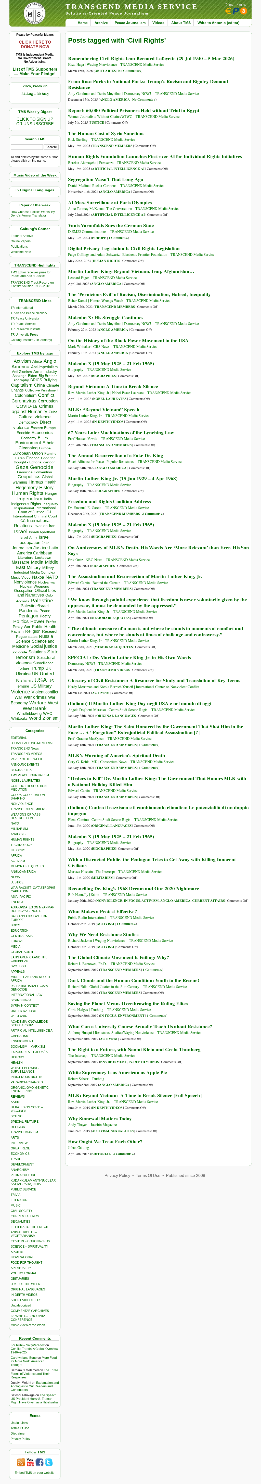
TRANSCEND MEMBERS (28, 809)
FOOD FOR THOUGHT (26, 1262)
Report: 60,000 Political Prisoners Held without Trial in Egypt (133, 110)
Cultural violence (34, 416)
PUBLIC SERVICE (23, 1189)
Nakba (38, 577)
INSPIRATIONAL (22, 1257)
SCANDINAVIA (21, 1000)
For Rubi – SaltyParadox (28, 1345)
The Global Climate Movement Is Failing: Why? (118, 957)
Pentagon (28, 615)
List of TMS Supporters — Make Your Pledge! (35, 71)
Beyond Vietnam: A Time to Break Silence (113, 386)
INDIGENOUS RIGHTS (26, 1077)
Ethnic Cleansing (37, 445)
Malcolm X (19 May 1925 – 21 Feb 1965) (111, 363)
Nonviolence (25, 582)
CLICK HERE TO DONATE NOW (35, 44)
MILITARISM (19, 829)
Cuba (53, 412)
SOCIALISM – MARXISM (28, 1046)
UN (35, 673)
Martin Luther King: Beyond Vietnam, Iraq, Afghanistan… (131, 271)
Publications (19, 246)
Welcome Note (21, 252)
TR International (22, 308)
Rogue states (26, 637)
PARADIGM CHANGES (27, 1082)
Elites (43, 437)
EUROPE (17, 941)
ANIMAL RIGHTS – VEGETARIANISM (24, 1234)
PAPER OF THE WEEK (26, 759)
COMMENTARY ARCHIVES (30, 1311)
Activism (22, 361)
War (18, 697)
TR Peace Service (23, 324)
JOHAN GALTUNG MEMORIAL (32, 743)
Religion (33, 631)
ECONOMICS (20, 1154)
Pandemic (28, 610)
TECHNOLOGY (21, 845)
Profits (51, 622)
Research (50, 631)
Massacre (20, 562)
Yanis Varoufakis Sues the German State (111, 225)
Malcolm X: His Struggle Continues (105, 317)
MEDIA (15, 946)
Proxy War (21, 627)
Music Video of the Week (28, 1325)
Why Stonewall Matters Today (100, 1118)
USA (40, 680)
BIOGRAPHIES (21, 770)
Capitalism (21, 385)
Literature (25, 558)
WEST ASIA (19, 1016)
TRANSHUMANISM (24, 1132)
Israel (21, 531)
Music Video (21, 577)
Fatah (20, 458)
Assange (19, 376)
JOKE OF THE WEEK (25, 1284)
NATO (52, 577)
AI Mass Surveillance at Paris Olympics (110, 202)
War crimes (35, 697)
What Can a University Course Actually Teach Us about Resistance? (140, 1026)
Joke (45, 543)
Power (37, 621)
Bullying (50, 380)
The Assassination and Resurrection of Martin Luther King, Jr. (135, 576)
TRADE (16, 1159)
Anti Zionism (22, 372)
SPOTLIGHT (19, 966)
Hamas (36, 482)
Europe (45, 448)
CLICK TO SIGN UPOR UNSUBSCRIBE (35, 121)
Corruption (48, 401)
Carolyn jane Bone (24, 1358)
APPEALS (18, 971)
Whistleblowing (29, 713)
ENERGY (17, 902)
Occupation (23, 590)
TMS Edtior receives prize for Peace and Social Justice (30, 274)
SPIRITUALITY (21, 1268)
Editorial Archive (22, 236)
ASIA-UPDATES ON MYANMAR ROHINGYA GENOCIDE (33, 909)
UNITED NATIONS (23, 1011)
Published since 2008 (185, 1175)
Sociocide (19, 652)
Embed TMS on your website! (35, 1473)
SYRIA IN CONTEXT (25, 1005)
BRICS (36, 380)
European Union (27, 453)
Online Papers (21, 241)
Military (34, 567)
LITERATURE (20, 1200)
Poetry (45, 616)
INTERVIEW (19, 1143)
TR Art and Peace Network (29, 313)
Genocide (42, 467)
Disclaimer (18, 1433)
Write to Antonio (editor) (219, 23)
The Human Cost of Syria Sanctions (106, 133)
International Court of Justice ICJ (37, 510)
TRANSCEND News (25, 748)
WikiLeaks (19, 718)
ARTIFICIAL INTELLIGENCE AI (32, 1030)
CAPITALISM (20, 1036)
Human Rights (27, 493)
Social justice (43, 646)
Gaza (22, 467)
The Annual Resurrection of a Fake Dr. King (115, 455)
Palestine (42, 600)
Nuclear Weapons (34, 586)
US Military (41, 686)
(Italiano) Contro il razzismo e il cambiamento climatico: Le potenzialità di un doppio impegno (158, 810)
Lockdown (43, 557)
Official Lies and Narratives (36, 592)
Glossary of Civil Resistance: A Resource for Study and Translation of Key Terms (154, 680)
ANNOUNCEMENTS (25, 764)
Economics (42, 432)
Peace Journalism (130, 23)
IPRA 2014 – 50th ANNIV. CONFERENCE (28, 1318)
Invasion (40, 526)
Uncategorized (21, 1305)
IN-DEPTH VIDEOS (24, 1295)
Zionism (51, 718)
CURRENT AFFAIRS (25, 1216)
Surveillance (43, 663)
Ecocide (23, 433)
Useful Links (19, 1423)
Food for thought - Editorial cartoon (35, 460)
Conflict (46, 395)
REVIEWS (18, 1096)
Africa (37, 361)
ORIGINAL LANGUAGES (28, 1289)
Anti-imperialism (44, 367)
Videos (158, 23)
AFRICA (16, 855)
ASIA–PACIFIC (21, 896)
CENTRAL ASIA (22, 936)
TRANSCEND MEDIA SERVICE (132, 6)
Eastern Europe (43, 428)
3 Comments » (152, 513)
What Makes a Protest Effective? (102, 911)
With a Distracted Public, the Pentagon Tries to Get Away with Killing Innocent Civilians (152, 862)
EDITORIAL (19, 738)
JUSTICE (17, 882)
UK (48, 668)
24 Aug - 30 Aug (35, 94)
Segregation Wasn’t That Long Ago (105, 179)
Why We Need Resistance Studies (103, 934)
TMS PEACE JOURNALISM (30, 775)
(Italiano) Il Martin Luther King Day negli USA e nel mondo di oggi (139, 703)
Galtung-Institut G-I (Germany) (31, 340)
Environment (28, 442)
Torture (23, 668)
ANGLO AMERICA (23, 871)
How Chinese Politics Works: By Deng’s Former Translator (33, 213)
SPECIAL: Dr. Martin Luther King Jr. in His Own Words (129, 657)
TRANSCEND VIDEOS (26, 754)
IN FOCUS (18, 850)
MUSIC (16, 1205)
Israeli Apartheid (42, 532)
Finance (33, 458)
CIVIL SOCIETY (21, 1211)
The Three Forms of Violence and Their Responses (34, 1373)
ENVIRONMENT (22, 1041)
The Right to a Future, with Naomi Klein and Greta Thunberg (134, 1049)
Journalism (22, 548)
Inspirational (24, 508)
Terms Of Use (20, 1428)
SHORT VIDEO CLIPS (26, 1300)
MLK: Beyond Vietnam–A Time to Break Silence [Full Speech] (135, 1095)
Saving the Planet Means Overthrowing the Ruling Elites (128, 1003)
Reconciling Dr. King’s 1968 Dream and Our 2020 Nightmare (133, 888)
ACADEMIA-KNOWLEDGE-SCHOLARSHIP (30, 1023)
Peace (45, 610)
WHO (48, 713)
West (53, 702)
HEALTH (17, 1062)
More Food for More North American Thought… (34, 1361)
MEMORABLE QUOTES (27, 866)
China (39, 385)
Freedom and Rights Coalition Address (109, 501)
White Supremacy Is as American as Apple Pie (117, 1072)
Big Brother (48, 376)
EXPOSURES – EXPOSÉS (29, 1052)
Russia (46, 636)
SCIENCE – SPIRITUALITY (29, 1246)
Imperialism (29, 498)
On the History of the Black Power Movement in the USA (128, 340)
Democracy (28, 422)
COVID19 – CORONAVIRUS (30, 1241)
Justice (40, 547)
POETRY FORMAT (23, 1273)
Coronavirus (23, 400)
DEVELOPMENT (22, 1164)
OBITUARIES (20, 1278)
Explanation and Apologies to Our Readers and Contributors (35, 1386)
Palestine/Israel (35, 606)
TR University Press (24, 334)
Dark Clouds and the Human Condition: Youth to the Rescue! (133, 980)
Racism (17, 631)
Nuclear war (47, 582)
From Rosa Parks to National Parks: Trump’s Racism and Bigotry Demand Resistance (148, 84)
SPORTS (17, 1252)
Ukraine (23, 673)
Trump (37, 668)
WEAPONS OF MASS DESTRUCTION (26, 816)
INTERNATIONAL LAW (26, 995)
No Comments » (129, 70)
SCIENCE (17, 1116)
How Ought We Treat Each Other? (105, 1141)
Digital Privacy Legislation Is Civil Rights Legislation (124, 248)
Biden (32, 376)
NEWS (15, 877)
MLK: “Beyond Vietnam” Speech (103, 409)
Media (37, 562)
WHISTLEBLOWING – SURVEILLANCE (26, 1069)
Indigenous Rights (26, 504)
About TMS (181, 23)
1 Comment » (118, 237)
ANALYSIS (18, 834)
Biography (20, 380)
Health (51, 482)
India (48, 499)
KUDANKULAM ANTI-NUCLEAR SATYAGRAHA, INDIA (33, 1182)
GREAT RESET (21, 1148)
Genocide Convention (34, 472)
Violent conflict (45, 692)
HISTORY (17, 1057)
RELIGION (18, 1127)
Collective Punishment (41, 390)
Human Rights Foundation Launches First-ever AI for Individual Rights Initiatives (155, 156)
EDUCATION (20, 930)
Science (23, 641)
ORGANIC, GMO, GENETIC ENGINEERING (30, 1089)
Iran (52, 526)
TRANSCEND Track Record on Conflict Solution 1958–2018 (32, 284)
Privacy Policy (20, 1439)
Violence (20, 691)
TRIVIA (15, 1195)
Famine (50, 453)
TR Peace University (25, 318)
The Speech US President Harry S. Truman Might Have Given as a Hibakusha (34, 1398)
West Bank (35, 708)
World (35, 718)
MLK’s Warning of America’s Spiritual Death (116, 755)
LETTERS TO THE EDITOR (29, 1227)
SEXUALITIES (20, 1221)
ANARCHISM (20, 1170)
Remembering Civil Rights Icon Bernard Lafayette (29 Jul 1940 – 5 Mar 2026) (151, 58)
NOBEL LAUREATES (25, 780)
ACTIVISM (18, 861)
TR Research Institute (26, 329)
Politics (21, 621)
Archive (101, 23)
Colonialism (25, 395)
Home (83, 23)
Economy (28, 438)
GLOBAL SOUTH (22, 952)
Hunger (51, 493)
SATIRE (16, 1102)
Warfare (37, 702)
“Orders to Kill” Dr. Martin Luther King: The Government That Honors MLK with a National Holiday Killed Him (157, 781)
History (46, 487)
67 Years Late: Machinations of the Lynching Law (121, 432)
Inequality (50, 504)
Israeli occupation (35, 540)
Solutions (37, 652)
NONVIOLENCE (22, 804)
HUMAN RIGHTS (22, 839)
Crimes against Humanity (33, 409)
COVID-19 (26, 406)
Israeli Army (28, 537)
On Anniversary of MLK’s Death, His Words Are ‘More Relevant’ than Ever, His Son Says (158, 550)
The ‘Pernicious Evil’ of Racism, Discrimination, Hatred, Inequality (139, 294)
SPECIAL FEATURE (24, 1121)
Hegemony (27, 487)
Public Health (44, 626)
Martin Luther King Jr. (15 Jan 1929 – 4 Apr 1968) (122, 478)
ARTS (15, 1137)
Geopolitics (29, 476)
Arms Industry (45, 372)
